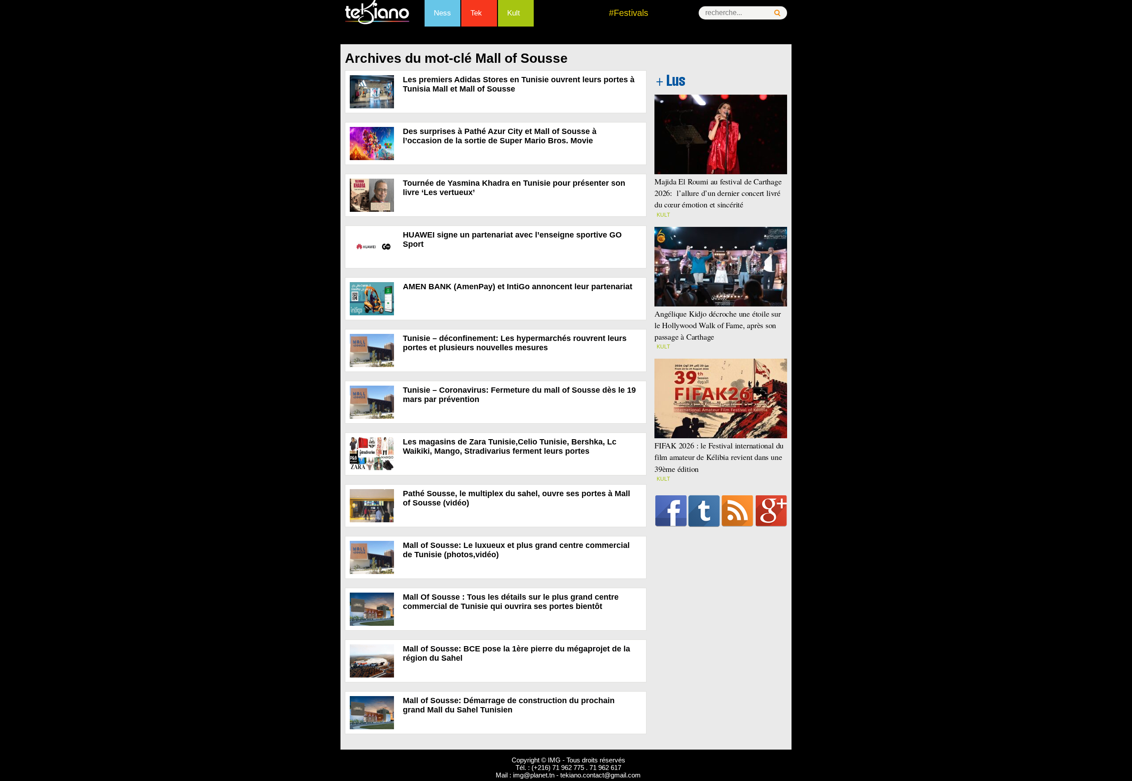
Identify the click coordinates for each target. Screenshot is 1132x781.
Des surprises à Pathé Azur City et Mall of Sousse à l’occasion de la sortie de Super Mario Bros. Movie (500, 136)
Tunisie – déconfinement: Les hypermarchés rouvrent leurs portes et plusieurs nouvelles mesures (515, 343)
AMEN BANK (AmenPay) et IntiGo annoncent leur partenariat (519, 286)
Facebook (671, 510)
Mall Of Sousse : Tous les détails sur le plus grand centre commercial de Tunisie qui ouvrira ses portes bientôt (511, 602)
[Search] (777, 13)
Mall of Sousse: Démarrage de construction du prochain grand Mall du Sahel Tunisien (509, 705)
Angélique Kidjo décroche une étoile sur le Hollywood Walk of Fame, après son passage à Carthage (717, 325)
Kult (513, 13)
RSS (737, 510)
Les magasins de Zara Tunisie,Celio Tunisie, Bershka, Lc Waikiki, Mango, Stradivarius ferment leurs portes (509, 446)
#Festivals (628, 13)
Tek (476, 13)
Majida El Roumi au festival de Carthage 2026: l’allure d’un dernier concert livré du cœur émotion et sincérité (718, 193)
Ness (442, 13)
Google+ (771, 510)
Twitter (704, 510)
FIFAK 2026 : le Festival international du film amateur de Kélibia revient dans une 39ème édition (719, 457)
